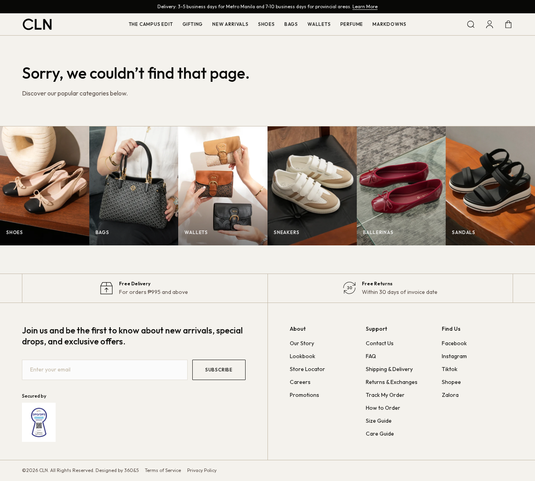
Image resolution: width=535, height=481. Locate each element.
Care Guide (380, 433)
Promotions (304, 394)
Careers (300, 382)
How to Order (383, 407)
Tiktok (449, 369)
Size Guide (379, 420)
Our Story (302, 343)
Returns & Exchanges (392, 382)
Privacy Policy (202, 470)
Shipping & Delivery (389, 369)
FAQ (371, 356)
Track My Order (385, 394)
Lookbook (302, 356)
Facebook (454, 343)
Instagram (454, 356)
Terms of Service (163, 470)
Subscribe (219, 370)
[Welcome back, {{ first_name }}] (489, 24)
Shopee (451, 382)
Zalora (450, 394)
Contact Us (380, 343)
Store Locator (307, 369)
